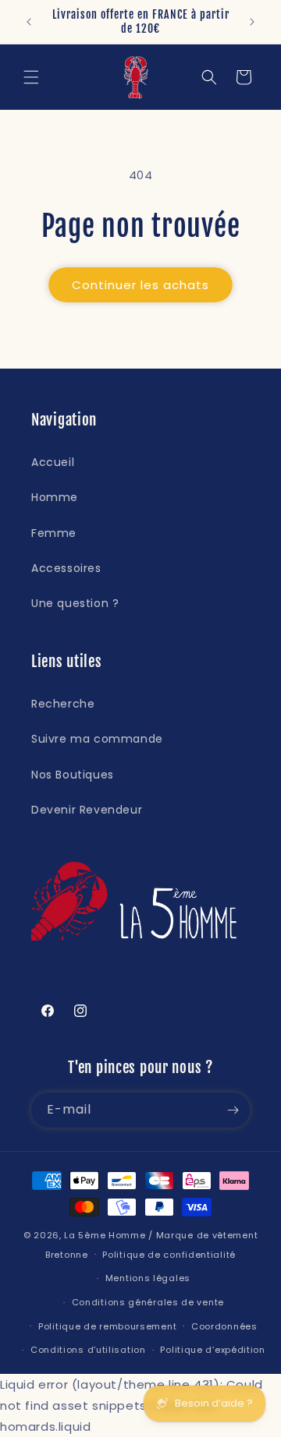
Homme (54, 497)
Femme (53, 533)
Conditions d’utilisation (88, 1349)
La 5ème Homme (104, 1235)
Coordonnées (224, 1326)
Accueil (52, 462)
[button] (31, 77)
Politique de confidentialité (169, 1254)
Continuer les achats (140, 285)
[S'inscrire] (232, 1110)
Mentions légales (147, 1278)
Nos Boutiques (72, 774)
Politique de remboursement (107, 1326)
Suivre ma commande (97, 739)
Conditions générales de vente (148, 1302)
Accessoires (66, 568)
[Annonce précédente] (29, 22)
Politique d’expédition (212, 1349)
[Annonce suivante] (252, 22)
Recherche (62, 703)
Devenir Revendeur (86, 809)
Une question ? (75, 603)
